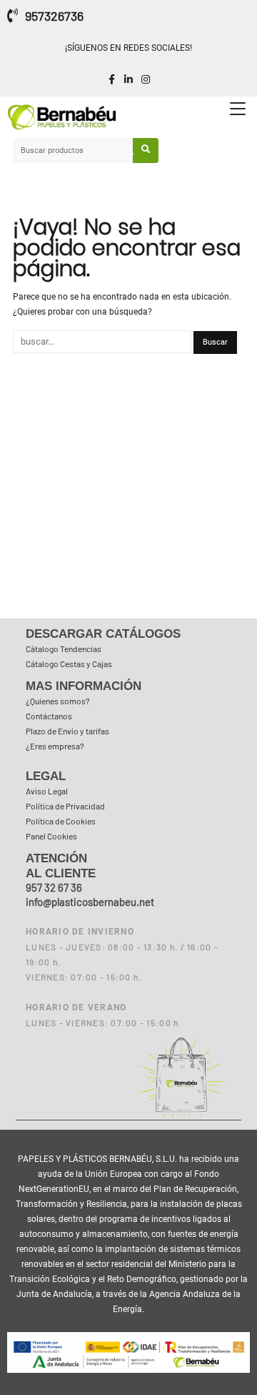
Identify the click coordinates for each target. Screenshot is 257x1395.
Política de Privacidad (65, 806)
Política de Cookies (61, 821)
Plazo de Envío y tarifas (67, 731)
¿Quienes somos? (58, 701)
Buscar (145, 150)
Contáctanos (49, 716)
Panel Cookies (51, 836)
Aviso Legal (47, 791)
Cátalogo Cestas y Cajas (69, 664)
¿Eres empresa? (55, 746)
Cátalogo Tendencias (63, 649)
